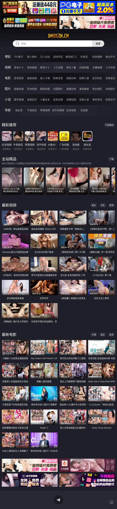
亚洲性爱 (19, 78)
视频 (8, 67)
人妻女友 (45, 99)
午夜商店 (32, 110)
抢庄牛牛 (110, 56)
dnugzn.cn (58, 36)
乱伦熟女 (97, 78)
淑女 (103, 334)
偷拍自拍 (32, 78)
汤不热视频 (58, 110)
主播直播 (97, 67)
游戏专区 (58, 56)
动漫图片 (58, 89)
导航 (8, 110)
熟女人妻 (71, 67)
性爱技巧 (110, 99)
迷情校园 (71, 99)
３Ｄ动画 (58, 67)
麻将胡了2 (71, 56)
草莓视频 (45, 110)
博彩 (8, 57)
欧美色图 (45, 89)
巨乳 (103, 205)
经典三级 (84, 78)
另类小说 (84, 99)
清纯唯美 (84, 89)
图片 (8, 89)
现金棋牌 (97, 56)
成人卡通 (45, 78)
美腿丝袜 (71, 89)
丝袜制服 (84, 67)
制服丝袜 (71, 78)
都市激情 (19, 99)
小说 (8, 99)
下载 (111, 159)
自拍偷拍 (32, 67)
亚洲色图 (32, 89)
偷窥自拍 (19, 89)
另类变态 (110, 78)
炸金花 (84, 56)
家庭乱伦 (32, 99)
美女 (94, 205)
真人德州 (32, 56)
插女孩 (19, 110)
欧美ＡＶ (45, 67)
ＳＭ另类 (110, 67)
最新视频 (9, 205)
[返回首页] (111, 502)
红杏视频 (71, 110)
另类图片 (110, 89)
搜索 (98, 43)
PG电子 (19, 56)
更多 (111, 205)
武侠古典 (58, 99)
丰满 (94, 334)
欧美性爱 (58, 78)
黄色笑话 (97, 99)
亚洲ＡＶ (19, 67)
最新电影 (9, 334)
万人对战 (45, 56)
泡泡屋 (84, 110)
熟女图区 (97, 89)
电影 (8, 78)
